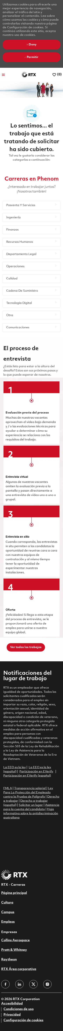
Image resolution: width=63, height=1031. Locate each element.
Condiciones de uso (19, 1009)
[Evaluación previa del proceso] (31, 412)
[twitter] (33, 984)
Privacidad (12, 1015)
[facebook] (5, 984)
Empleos (8, 922)
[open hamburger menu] (3, 75)
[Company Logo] (29, 74)
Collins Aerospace (15, 940)
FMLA (7, 788)
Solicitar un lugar (31, 805)
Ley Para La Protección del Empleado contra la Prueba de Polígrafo (28, 792)
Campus (7, 912)
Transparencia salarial (30, 788)
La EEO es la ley (14, 767)
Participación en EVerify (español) (27, 775)
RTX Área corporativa (18, 969)
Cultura (7, 902)
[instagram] (47, 984)
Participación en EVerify (36, 771)
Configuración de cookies (23, 1020)
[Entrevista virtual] (31, 475)
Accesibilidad (12, 1003)
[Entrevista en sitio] (31, 541)
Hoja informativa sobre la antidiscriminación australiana (30, 813)
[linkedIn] (19, 984)
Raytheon (9, 959)
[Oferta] (31, 608)
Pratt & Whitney (14, 950)
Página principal (14, 893)
